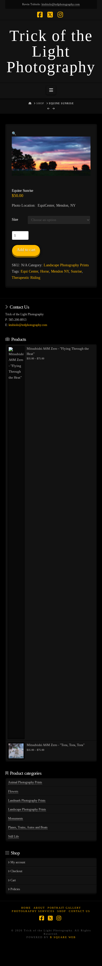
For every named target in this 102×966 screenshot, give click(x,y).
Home (26, 907)
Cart (13, 880)
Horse (44, 271)
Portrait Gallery (64, 907)
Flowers (13, 791)
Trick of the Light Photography (51, 51)
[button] (51, 90)
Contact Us (79, 911)
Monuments (15, 818)
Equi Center (29, 271)
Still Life (13, 836)
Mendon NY (60, 271)
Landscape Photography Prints (66, 265)
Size (15, 219)
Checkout (16, 871)
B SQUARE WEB (63, 937)
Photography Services (33, 911)
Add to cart (26, 250)
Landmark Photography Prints (27, 800)
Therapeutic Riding (26, 278)
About (39, 907)
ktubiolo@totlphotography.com (61, 4)
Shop (61, 911)
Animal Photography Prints (25, 782)
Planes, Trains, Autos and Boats (28, 827)
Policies (15, 889)
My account (17, 862)
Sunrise (76, 271)
